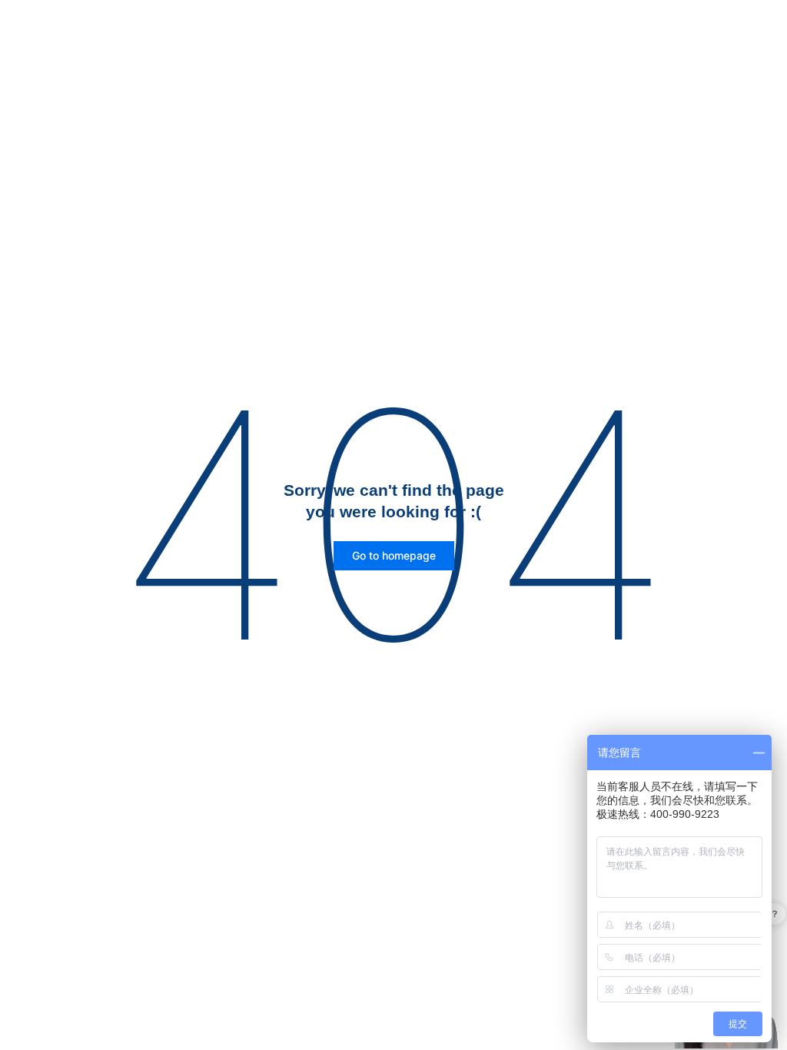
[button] (394, 555)
